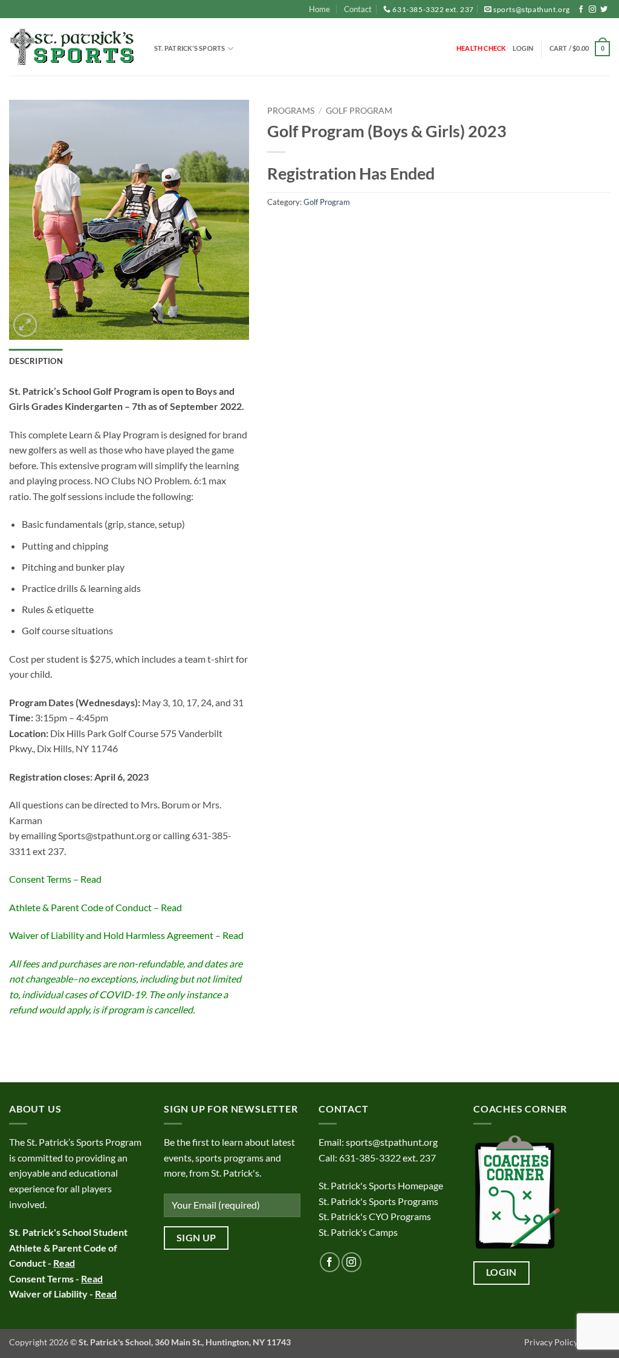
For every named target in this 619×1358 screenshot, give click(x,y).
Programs (290, 110)
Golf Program (359, 110)
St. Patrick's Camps (359, 1232)
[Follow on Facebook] (581, 9)
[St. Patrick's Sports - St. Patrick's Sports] (72, 47)
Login (501, 1272)
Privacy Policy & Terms (567, 1342)
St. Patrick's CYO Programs (375, 1216)
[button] (523, 48)
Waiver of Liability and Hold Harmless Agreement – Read (126, 935)
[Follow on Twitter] (604, 9)
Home (319, 9)
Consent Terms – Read (55, 879)
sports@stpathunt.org (531, 9)
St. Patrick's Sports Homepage (381, 1185)
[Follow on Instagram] (592, 9)
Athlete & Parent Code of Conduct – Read (95, 907)
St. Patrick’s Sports (189, 48)
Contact (358, 9)
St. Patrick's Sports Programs (378, 1201)
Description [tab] (36, 361)
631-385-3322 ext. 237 (433, 9)
